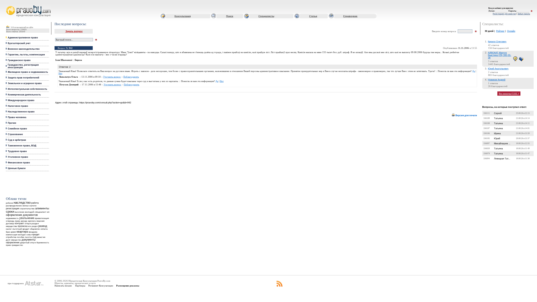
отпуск (28, 223)
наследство (22, 202)
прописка (22, 226)
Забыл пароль (524, 14)
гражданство (17, 245)
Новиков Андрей (496, 79)
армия (13, 232)
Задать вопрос (74, 31)
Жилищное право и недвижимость (28, 72)
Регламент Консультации (100, 285)
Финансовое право (19, 162)
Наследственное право (21, 111)
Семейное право (17, 128)
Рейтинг (500, 31)
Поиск (229, 16)
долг (8, 240)
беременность (42, 243)
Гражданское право (19, 60)
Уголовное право (18, 157)
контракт (19, 223)
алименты (42, 208)
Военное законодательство (24, 49)
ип (48, 212)
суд (34, 237)
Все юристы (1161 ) (509, 93)
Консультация (183, 16)
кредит (35, 234)
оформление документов (22, 214)
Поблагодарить (131, 77)
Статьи (313, 16)
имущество (16, 240)
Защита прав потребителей (23, 77)
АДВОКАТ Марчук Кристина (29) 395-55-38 (499, 55)
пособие (20, 237)
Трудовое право (17, 151)
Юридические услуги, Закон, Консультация (9, 5)
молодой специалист (35, 212)
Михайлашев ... (502, 143)
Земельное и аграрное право (25, 83)
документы (28, 239)
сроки (10, 211)
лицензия (40, 221)
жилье (25, 205)
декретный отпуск (28, 243)
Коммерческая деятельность (24, 94)
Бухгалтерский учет (19, 43)
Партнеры (80, 285)
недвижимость (12, 218)
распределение (14, 205)
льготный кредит (20, 229)
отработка (11, 237)
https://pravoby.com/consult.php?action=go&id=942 (105, 102)
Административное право (23, 37)
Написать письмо (63, 285)
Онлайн (511, 31)
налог (9, 229)
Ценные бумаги (17, 168)
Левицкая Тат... (502, 158)
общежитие (35, 229)
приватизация (42, 218)
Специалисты (266, 16)
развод (42, 226)
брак (8, 232)
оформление (13, 242)
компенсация (11, 235)
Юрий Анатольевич (498, 68)
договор (10, 223)
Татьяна (498, 118)
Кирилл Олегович (497, 41)
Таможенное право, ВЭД (22, 145)
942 (71, 48)
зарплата (32, 221)
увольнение (26, 218)
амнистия (41, 237)
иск (29, 226)
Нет (60, 73)
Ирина (497, 133)
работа (35, 203)
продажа (33, 232)
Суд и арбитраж (17, 140)
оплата (44, 229)
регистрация (12, 208)
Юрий (497, 138)
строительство (27, 208)
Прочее (12, 123)
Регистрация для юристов (504, 14)
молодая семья (25, 235)
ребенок (9, 203)
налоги (32, 205)
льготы (28, 237)
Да (473, 71)
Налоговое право (18, 106)
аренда (24, 221)
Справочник (350, 16)
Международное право (21, 100)
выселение (19, 212)
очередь (10, 221)
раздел (35, 226)
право (8, 245)
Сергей (498, 113)
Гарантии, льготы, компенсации (26, 54)
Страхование (15, 134)
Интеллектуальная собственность (27, 89)
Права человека (17, 117)
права (17, 221)
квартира (22, 231)
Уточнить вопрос (112, 77)
